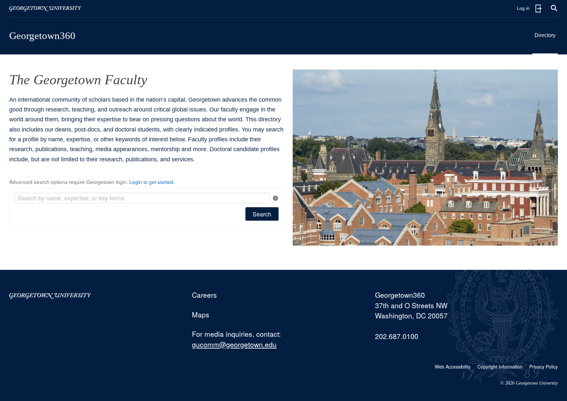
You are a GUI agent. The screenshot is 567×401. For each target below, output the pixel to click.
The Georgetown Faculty (78, 79)
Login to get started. (152, 181)
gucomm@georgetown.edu (234, 344)
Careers (204, 295)
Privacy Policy (543, 366)
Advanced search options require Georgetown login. (92, 181)
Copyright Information (499, 366)
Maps (200, 314)
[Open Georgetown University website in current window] (45, 8)
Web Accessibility (453, 366)
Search (262, 214)
